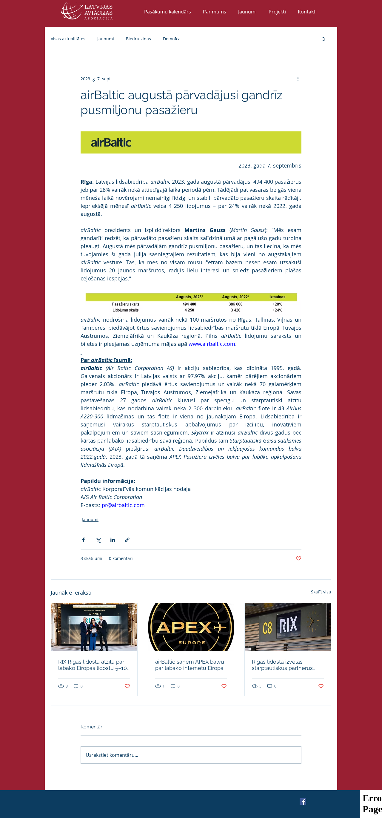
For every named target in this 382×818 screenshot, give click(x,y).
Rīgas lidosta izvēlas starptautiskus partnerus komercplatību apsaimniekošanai (282, 665)
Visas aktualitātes (68, 39)
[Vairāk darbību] (297, 78)
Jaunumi (105, 39)
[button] (323, 38)
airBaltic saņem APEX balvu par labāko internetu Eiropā (189, 665)
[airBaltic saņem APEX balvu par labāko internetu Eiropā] (191, 627)
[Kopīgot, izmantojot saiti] (127, 540)
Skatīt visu (321, 592)
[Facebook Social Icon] (303, 801)
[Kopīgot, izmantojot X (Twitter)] (98, 540)
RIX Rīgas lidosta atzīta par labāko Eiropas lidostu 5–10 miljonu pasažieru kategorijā (93, 665)
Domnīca (172, 39)
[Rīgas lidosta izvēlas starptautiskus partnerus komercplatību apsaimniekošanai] (288, 627)
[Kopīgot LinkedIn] (112, 540)
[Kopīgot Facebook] (83, 540)
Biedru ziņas (138, 39)
